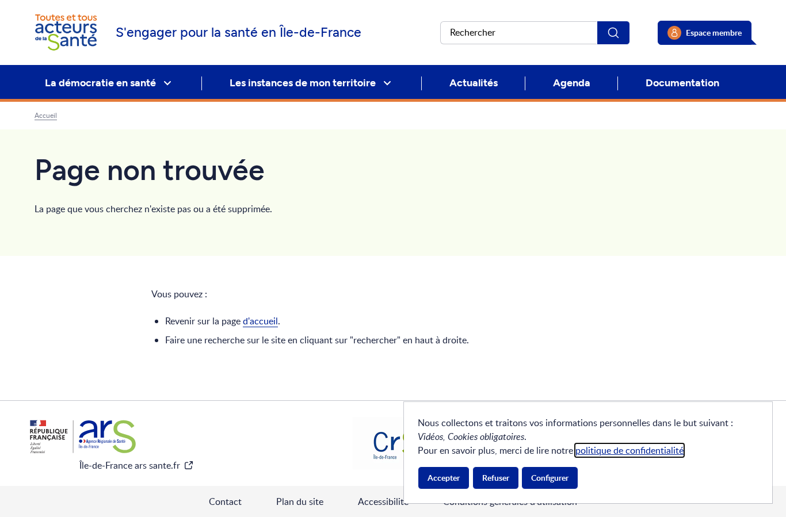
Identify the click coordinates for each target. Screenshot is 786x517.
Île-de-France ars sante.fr (129, 465)
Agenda (571, 82)
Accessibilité (383, 501)
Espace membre (714, 32)
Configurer (549, 477)
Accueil (46, 115)
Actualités (473, 82)
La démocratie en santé (100, 82)
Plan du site (299, 501)
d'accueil (260, 321)
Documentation (682, 82)
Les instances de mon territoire (303, 82)
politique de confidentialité (629, 450)
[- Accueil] (66, 32)
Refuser (495, 477)
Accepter (444, 477)
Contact (225, 501)
